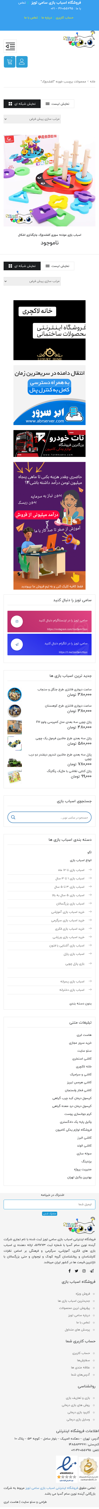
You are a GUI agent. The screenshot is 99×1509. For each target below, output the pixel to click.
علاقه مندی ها (80, 1367)
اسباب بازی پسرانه (72, 981)
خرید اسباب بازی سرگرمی (67, 920)
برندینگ (86, 1161)
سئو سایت (84, 1051)
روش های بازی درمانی (76, 1405)
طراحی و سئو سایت (34, 1502)
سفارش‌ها (83, 1360)
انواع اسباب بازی (81, 860)
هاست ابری (84, 1035)
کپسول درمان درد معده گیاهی (72, 1106)
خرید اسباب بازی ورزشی (68, 937)
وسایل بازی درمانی (78, 1419)
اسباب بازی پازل (74, 954)
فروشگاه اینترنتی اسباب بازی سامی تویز (51, 1488)
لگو (89, 852)
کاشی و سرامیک (81, 1074)
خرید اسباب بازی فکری (69, 929)
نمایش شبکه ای (25, 104)
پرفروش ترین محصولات (74, 1308)
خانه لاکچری (84, 1067)
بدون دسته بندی (80, 1004)
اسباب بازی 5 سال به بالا (68, 895)
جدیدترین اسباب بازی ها (74, 1301)
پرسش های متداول (77, 1330)
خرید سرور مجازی (80, 1043)
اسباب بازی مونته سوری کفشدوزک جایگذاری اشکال (49, 235)
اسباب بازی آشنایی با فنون (66, 946)
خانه (92, 82)
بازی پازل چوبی (74, 964)
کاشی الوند (84, 1146)
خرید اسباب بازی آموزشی (67, 912)
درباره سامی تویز (79, 1315)
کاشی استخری (82, 1059)
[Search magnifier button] (13, 817)
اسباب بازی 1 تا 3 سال (70, 878)
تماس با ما (31, 18)
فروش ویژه (83, 1294)
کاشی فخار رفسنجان (78, 1090)
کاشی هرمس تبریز (79, 1082)
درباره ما (47, 18)
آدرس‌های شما (80, 1375)
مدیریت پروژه (83, 1169)
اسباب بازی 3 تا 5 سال (69, 887)
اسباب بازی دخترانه (71, 990)
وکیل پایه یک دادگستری (76, 1122)
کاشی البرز (84, 1138)
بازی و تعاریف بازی (78, 1398)
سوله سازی (84, 1154)
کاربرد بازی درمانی (79, 1412)
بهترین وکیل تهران (79, 1177)
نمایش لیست (60, 104)
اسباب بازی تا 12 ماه (71, 870)
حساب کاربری (64, 18)
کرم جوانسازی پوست (78, 1114)
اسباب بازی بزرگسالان (70, 904)
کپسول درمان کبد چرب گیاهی (72, 1098)
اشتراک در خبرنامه (52, 1195)
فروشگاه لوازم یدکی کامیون (74, 1130)
